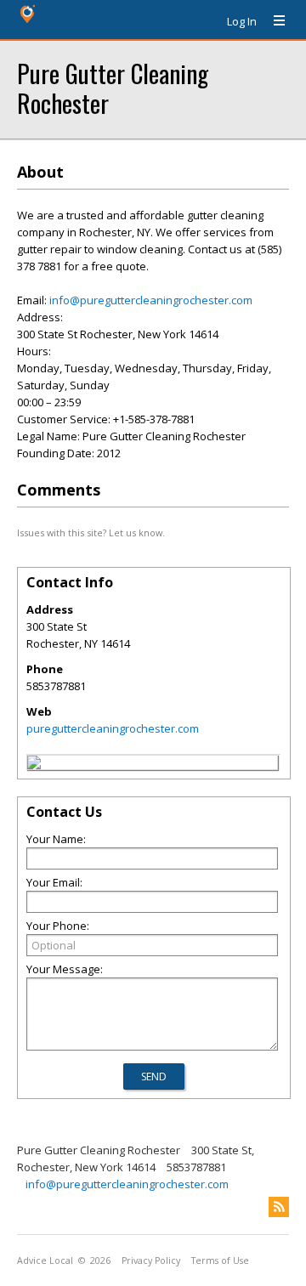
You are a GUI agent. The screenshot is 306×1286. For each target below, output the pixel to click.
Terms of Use (220, 1260)
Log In (242, 21)
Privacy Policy (151, 1260)
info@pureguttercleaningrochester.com (150, 300)
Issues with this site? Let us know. (91, 532)
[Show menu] (273, 21)
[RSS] (279, 1207)
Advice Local (45, 1260)
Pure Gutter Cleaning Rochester (112, 87)
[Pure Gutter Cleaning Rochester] (34, 765)
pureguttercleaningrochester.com (112, 728)
